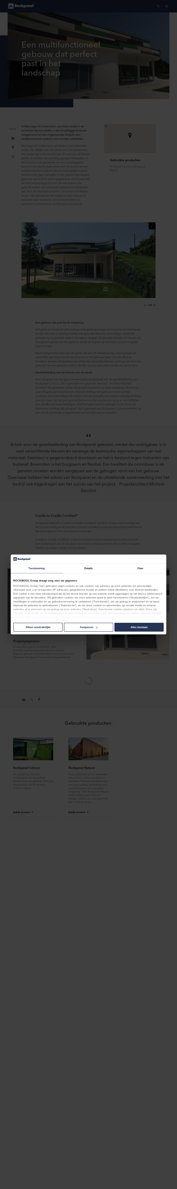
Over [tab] (140, 568)
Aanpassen (86, 627)
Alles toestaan (139, 627)
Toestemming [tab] (36, 568)
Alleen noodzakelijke (38, 627)
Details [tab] (88, 568)
